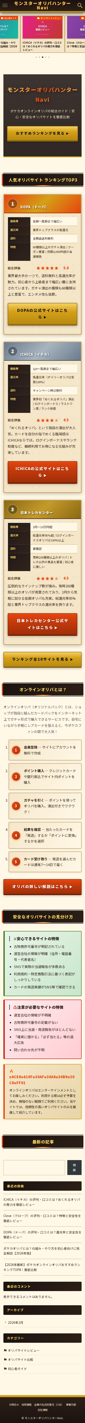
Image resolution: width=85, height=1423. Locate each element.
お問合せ (14, 1404)
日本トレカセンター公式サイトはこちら (42, 624)
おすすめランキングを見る (40, 133)
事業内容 (71, 1404)
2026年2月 (15, 1322)
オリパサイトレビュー (24, 1350)
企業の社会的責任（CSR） (48, 1404)
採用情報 (27, 1404)
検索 (74, 1167)
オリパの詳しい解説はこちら (40, 886)
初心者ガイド (17, 1368)
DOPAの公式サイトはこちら (42, 314)
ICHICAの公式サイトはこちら (42, 472)
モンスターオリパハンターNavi (42, 5)
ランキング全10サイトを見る (40, 659)
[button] (80, 5)
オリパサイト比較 (20, 1359)
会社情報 (43, 1410)
